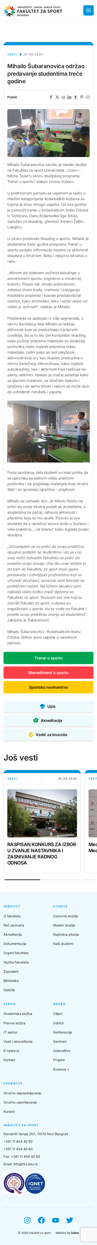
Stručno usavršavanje (20, 1102)
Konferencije (62, 1032)
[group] (42, 821)
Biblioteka (11, 981)
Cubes (75, 1233)
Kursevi (9, 1111)
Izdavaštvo (61, 1051)
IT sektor (10, 1032)
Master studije (64, 925)
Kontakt (9, 1060)
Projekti (59, 1060)
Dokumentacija (15, 944)
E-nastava (11, 1051)
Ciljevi (57, 1014)
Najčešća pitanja (66, 934)
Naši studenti (63, 944)
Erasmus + (61, 1069)
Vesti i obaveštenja (18, 1041)
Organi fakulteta (16, 953)
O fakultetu (12, 916)
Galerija (9, 990)
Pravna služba (14, 1023)
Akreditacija (13, 934)
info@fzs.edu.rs (25, 1164)
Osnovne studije (65, 916)
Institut (58, 1023)
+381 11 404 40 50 (18, 1141)
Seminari (59, 1041)
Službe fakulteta (16, 962)
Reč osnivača (14, 925)
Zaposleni (11, 971)
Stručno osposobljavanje (22, 1093)
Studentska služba (18, 1014)
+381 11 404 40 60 (18, 1149)
